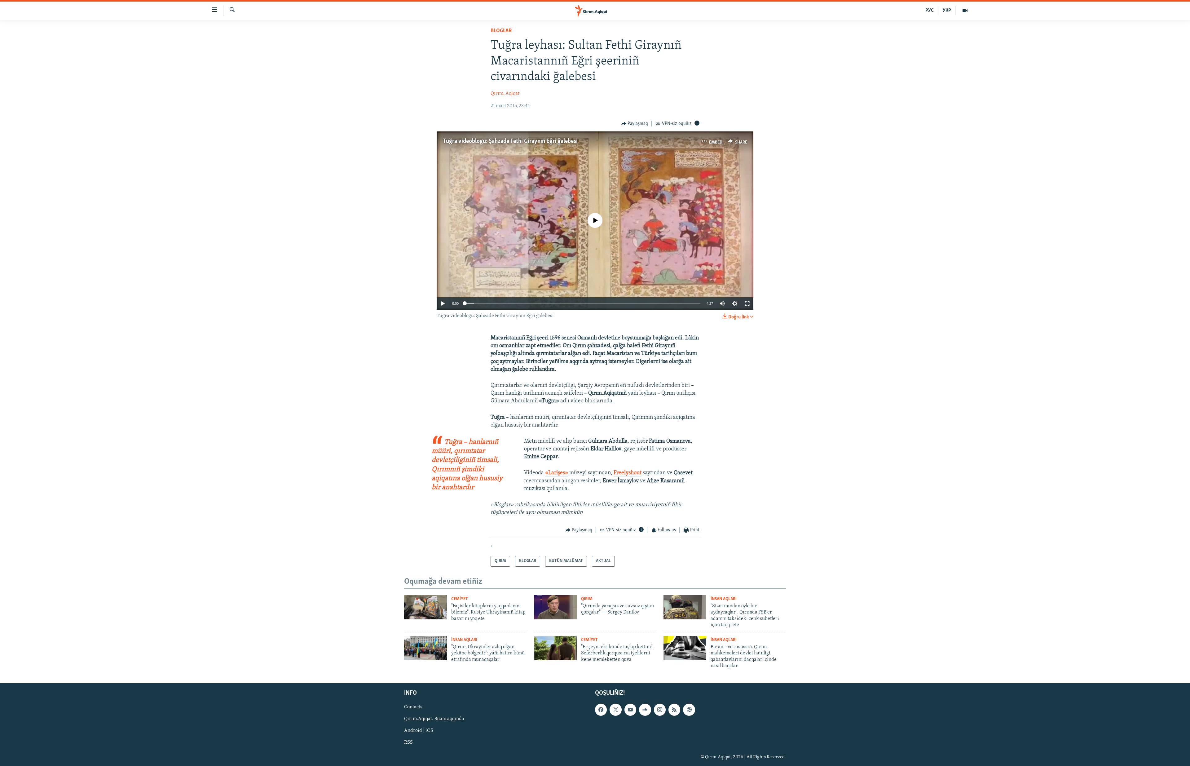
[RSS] (674, 710)
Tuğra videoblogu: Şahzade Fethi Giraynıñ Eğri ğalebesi (510, 141)
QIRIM (587, 599)
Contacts (413, 707)
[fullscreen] (747, 303)
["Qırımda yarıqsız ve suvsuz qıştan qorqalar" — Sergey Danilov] (555, 607)
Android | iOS (418, 730)
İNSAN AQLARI (724, 599)
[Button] (634, 124)
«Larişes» (556, 473)
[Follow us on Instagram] (660, 710)
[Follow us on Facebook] (601, 710)
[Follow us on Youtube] (630, 710)
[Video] (965, 10)
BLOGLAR (501, 31)
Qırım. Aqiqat (505, 93)
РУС (929, 10)
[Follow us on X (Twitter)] (615, 710)
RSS (408, 742)
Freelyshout (627, 473)
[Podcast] (689, 710)
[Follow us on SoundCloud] (645, 710)
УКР (947, 10)
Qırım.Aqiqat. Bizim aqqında (434, 719)
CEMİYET (459, 599)
